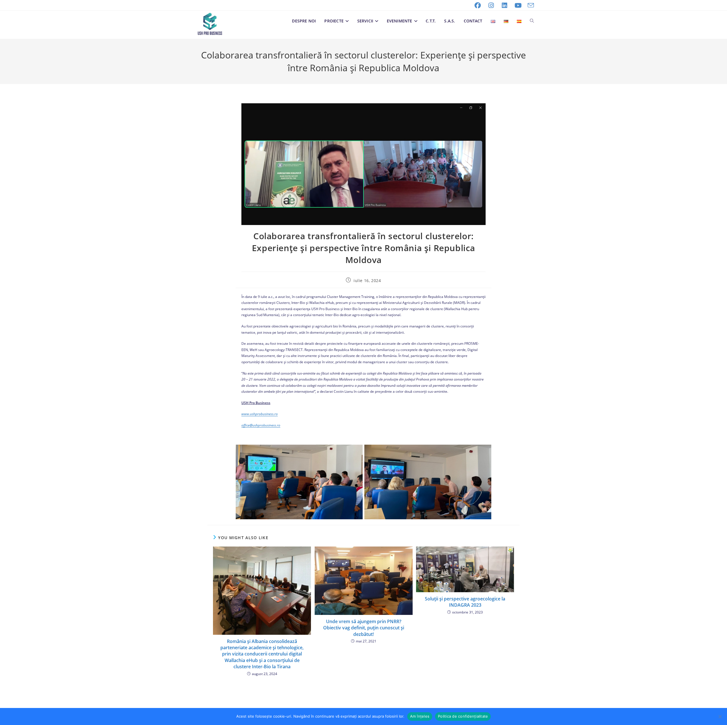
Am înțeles (420, 716)
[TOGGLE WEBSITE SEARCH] (532, 20)
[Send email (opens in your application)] (529, 5)
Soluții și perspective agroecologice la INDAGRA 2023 (465, 602)
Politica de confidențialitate (463, 716)
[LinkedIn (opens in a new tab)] (504, 5)
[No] (720, 716)
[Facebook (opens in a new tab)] (477, 5)
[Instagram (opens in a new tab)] (491, 5)
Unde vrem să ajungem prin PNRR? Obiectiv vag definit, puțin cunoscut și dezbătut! (363, 627)
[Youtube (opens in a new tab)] (518, 5)
